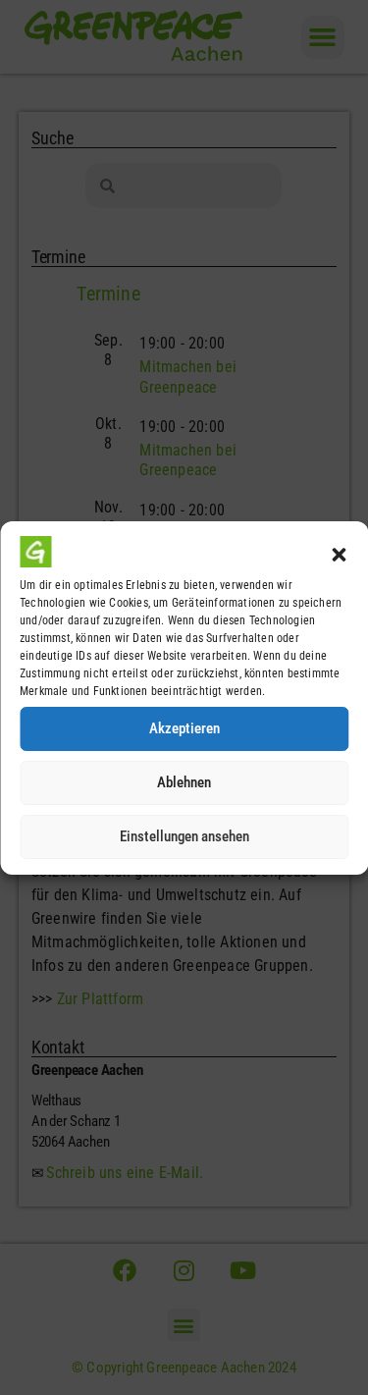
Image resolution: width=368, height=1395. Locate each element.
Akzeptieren (184, 728)
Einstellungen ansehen (184, 836)
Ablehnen (184, 782)
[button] (338, 554)
